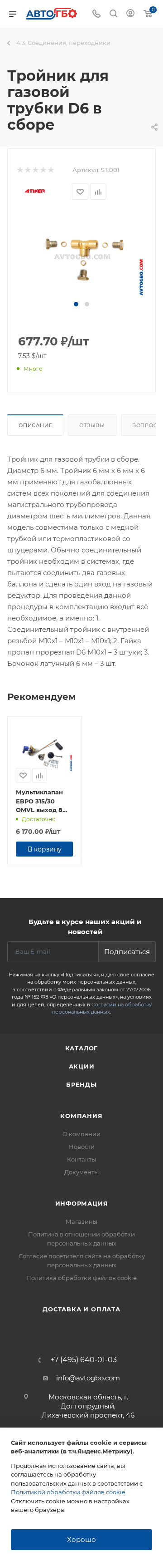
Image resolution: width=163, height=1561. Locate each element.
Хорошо (81, 1539)
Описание (35, 425)
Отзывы (92, 425)
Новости (82, 1146)
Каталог (81, 1048)
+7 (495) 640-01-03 (83, 1360)
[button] (76, 304)
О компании (81, 1134)
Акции (82, 1066)
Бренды (81, 1084)
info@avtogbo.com (88, 1378)
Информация (81, 1203)
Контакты (81, 1159)
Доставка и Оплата (81, 1309)
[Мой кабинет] (130, 14)
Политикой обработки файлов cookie (68, 1492)
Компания (81, 1115)
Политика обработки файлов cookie (81, 1277)
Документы (81, 1172)
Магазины (81, 1221)
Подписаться (127, 951)
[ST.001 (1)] (81, 255)
